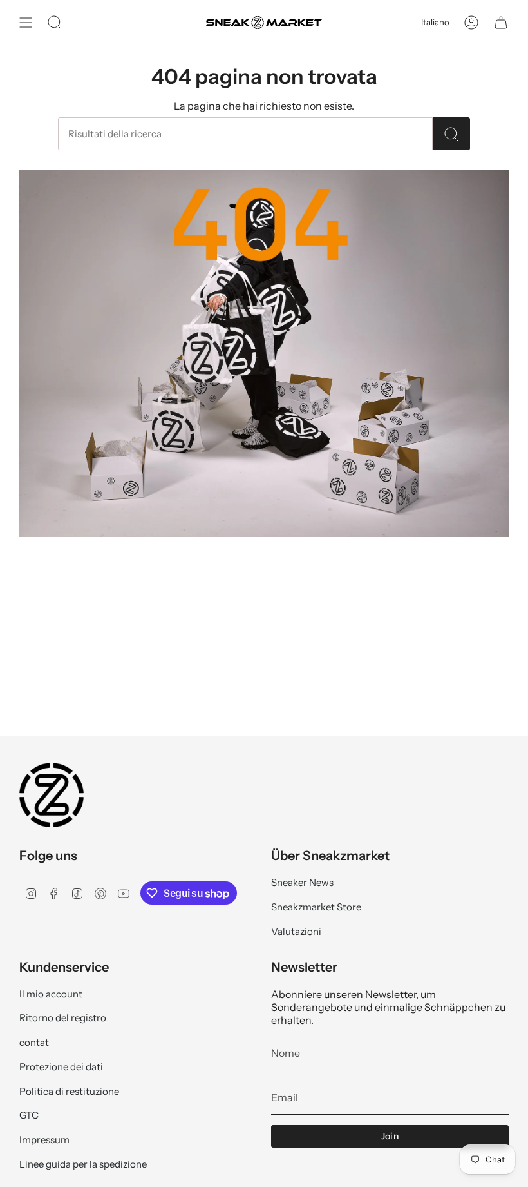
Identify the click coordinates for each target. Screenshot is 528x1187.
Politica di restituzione (69, 1091)
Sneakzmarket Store (316, 907)
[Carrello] (501, 22)
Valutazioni (296, 931)
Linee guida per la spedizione (83, 1164)
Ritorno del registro (62, 1018)
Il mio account (50, 994)
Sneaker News (302, 882)
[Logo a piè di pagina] (51, 795)
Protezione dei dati (61, 1067)
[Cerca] (451, 133)
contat (34, 1042)
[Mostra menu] (26, 22)
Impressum (44, 1139)
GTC (29, 1115)
